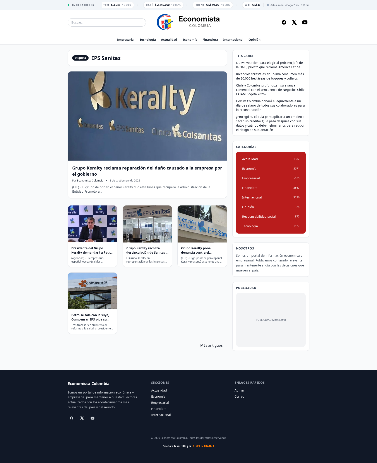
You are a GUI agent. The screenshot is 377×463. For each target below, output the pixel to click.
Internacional (233, 39)
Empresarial (125, 39)
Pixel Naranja (204, 446)
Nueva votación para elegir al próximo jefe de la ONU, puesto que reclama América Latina (269, 65)
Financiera (210, 39)
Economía (189, 39)
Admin (239, 390)
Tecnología (148, 39)
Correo (239, 396)
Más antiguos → (213, 345)
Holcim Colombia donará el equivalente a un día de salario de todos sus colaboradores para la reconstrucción (270, 105)
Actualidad (169, 39)
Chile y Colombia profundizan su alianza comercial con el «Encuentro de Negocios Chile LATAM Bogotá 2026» (270, 89)
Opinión (254, 39)
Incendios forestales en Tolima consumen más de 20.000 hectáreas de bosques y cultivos (270, 76)
